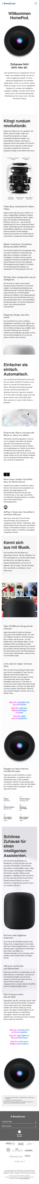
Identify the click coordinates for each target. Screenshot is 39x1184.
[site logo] (19, 1116)
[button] (35, 3)
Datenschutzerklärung (25, 1178)
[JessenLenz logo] (8, 3)
